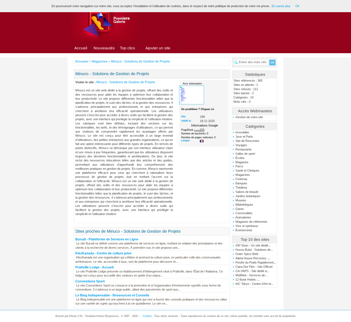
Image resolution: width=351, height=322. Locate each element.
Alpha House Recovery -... (253, 258)
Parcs (239, 166)
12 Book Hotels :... (247, 279)
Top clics (127, 48)
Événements (243, 230)
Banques (241, 183)
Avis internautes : (193, 83)
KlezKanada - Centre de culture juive (103, 253)
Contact (147, 316)
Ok (297, 6)
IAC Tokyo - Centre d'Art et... (254, 283)
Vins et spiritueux (246, 226)
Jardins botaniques (247, 196)
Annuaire (81, 61)
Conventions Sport (90, 281)
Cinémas (241, 179)
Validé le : (186, 121)
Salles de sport (245, 153)
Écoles (240, 158)
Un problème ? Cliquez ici (197, 109)
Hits (183, 116)
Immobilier (242, 132)
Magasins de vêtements (251, 221)
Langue (185, 140)
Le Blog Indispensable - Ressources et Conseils (112, 295)
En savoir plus (281, 6)
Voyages (241, 145)
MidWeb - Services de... (251, 275)
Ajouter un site (157, 48)
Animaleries (243, 217)
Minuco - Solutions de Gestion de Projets (140, 61)
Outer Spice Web (246, 254)
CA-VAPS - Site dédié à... (252, 271)
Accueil (80, 48)
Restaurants (243, 149)
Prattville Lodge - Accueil (94, 267)
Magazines (242, 174)
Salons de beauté (246, 191)
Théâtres (241, 187)
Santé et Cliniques (247, 170)
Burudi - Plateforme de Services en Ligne (106, 239)
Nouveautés (104, 48)
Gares (239, 209)
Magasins (241, 162)
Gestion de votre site (249, 117)
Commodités (243, 213)
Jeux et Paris (244, 136)
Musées (240, 200)
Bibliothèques (244, 204)
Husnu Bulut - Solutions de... (254, 249)
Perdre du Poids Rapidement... (255, 262)
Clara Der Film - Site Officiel (253, 266)
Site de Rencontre (247, 141)
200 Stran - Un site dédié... (253, 245)
